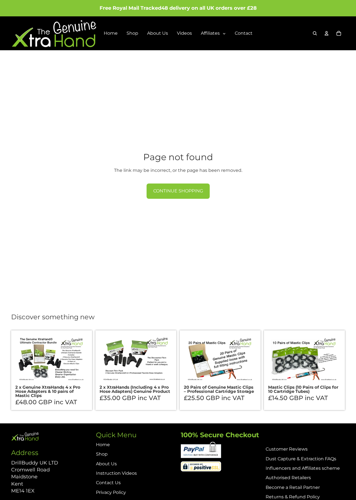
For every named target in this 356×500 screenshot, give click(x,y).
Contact (244, 33)
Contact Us (108, 482)
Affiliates (211, 33)
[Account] (326, 33)
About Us (157, 33)
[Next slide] (79, 359)
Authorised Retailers (288, 477)
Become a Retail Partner (293, 487)
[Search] (315, 33)
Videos (184, 33)
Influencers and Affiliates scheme (303, 468)
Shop (132, 33)
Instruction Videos (116, 473)
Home (111, 33)
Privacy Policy (111, 492)
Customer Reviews (287, 449)
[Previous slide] (23, 359)
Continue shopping (178, 191)
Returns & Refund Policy (293, 496)
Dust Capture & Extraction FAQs (301, 458)
